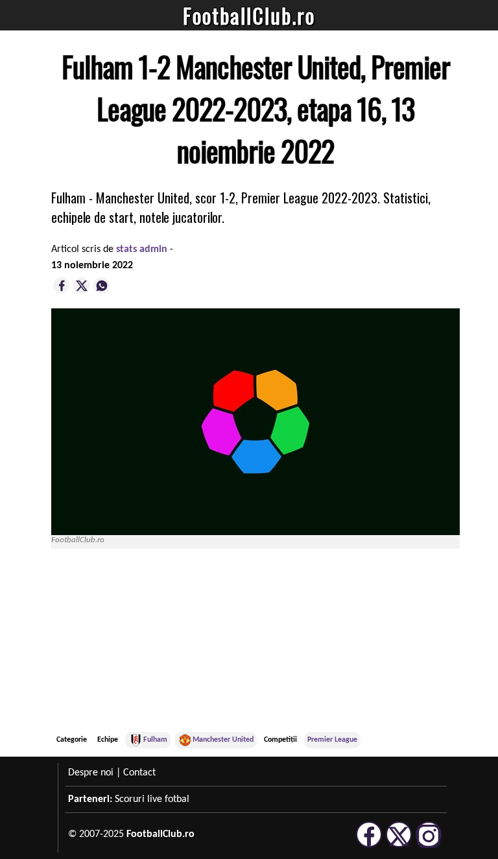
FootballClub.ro (249, 15)
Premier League (332, 740)
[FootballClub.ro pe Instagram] (428, 845)
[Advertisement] (362, 642)
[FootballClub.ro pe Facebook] (369, 845)
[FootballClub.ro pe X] (398, 845)
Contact (139, 773)
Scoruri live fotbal (152, 799)
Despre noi (90, 773)
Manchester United (223, 740)
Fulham (155, 740)
